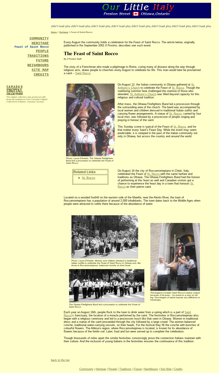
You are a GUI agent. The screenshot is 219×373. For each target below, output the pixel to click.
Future (138, 369)
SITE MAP (40, 70)
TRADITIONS (38, 56)
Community (86, 369)
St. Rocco (178, 87)
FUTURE (42, 61)
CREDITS (41, 75)
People (112, 369)
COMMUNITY (39, 39)
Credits (178, 369)
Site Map (166, 369)
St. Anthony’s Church (143, 94)
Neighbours (151, 369)
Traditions (125, 369)
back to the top (60, 360)
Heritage (63, 32)
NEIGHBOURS (38, 65)
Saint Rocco (82, 73)
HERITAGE (40, 43)
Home (54, 32)
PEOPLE (42, 51)
